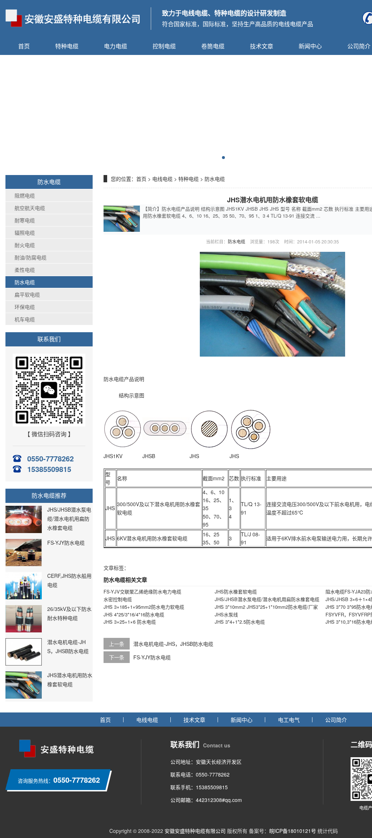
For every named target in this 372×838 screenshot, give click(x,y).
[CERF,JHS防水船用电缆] (23, 597)
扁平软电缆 (27, 294)
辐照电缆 (25, 232)
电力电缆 (115, 46)
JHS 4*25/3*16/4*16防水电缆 (134, 614)
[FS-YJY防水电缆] (23, 564)
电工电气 (289, 719)
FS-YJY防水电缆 (66, 542)
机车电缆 (25, 319)
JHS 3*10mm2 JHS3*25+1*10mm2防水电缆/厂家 (266, 606)
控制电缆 (164, 46)
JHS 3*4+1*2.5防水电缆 (240, 621)
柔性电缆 (25, 269)
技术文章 (261, 46)
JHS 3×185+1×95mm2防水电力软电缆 (144, 606)
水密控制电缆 (118, 599)
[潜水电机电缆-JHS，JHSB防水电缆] (23, 663)
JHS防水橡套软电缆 (236, 591)
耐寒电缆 (25, 220)
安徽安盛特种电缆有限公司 (195, 830)
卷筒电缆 (213, 46)
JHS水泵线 (226, 614)
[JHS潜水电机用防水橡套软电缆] (23, 696)
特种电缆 (66, 46)
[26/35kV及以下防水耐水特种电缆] (23, 630)
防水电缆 (25, 282)
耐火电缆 (25, 245)
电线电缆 (162, 178)
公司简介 (336, 719)
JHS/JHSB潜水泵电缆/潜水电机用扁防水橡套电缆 (69, 518)
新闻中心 (310, 46)
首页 (24, 46)
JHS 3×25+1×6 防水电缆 (130, 621)
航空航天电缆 (30, 207)
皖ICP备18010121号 (292, 830)
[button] (223, 157)
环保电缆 (25, 306)
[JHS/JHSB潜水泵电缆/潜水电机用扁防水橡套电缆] (23, 531)
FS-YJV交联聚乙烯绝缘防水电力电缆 (142, 591)
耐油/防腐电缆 (30, 257)
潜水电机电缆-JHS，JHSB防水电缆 (173, 643)
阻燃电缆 (25, 195)
